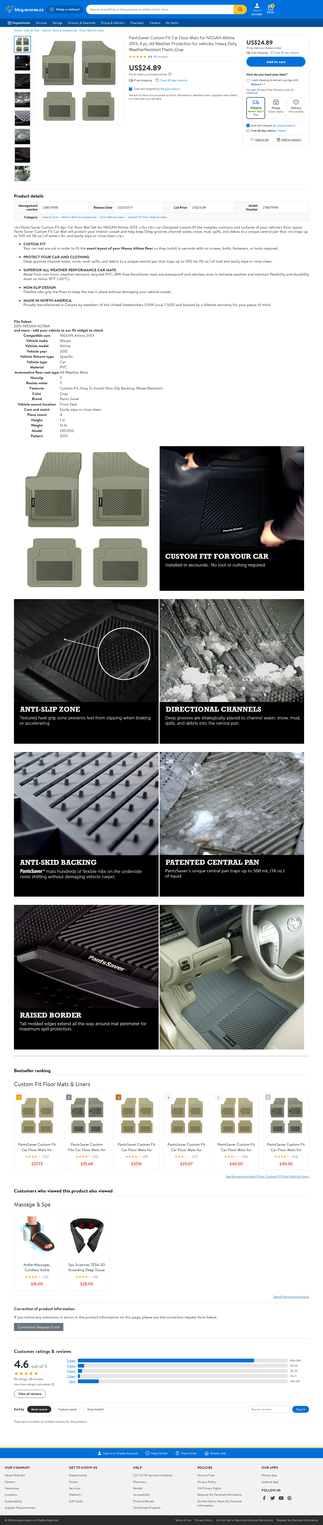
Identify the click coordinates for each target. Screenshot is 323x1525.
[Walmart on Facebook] (264, 1498)
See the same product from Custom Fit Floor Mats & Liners (267, 1176)
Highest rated (67, 1409)
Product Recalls (143, 1501)
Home (18, 30)
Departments (21, 23)
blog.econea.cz (170, 88)
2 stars (71, 1376)
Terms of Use (206, 1475)
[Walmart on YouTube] (281, 1498)
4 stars (71, 1366)
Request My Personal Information (219, 1494)
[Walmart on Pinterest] (289, 1498)
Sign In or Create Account (120, 1453)
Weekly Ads (218, 1453)
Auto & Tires (31, 30)
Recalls (137, 1488)
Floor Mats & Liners (91, 30)
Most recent (39, 1409)
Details (281, 130)
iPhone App (269, 1475)
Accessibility (141, 1494)
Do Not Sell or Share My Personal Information (244, 1520)
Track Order (189, 1453)
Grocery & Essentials (81, 23)
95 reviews (161, 56)
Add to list (262, 140)
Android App (270, 1482)
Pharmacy (137, 23)
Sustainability (13, 1501)
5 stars (71, 1360)
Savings (57, 23)
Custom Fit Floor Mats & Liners (147, 217)
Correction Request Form (39, 1327)
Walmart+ (75, 1494)
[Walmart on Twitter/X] (272, 1498)
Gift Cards (76, 1501)
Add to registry (291, 140)
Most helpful (95, 1409)
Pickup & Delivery (113, 23)
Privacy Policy (206, 1482)
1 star (72, 1381)
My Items (172, 23)
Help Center (159, 1453)
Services (41, 23)
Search (300, 1409)
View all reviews (29, 1393)
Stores (73, 1482)
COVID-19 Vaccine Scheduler (153, 1475)
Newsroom (12, 1488)
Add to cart (275, 61)
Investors (11, 1494)
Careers (155, 23)
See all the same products (291, 1296)
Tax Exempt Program (147, 1507)
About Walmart (15, 1475)
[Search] (240, 9)
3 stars (71, 1371)
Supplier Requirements (20, 1507)
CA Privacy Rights (209, 1488)
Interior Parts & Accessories (59, 30)
